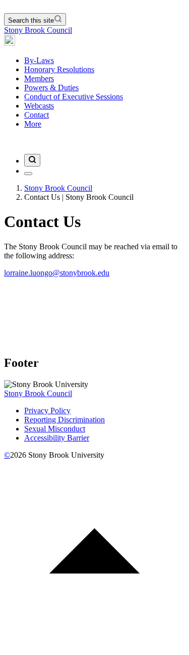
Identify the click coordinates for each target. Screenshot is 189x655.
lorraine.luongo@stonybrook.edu (56, 272)
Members (39, 78)
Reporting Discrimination (64, 419)
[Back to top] (94, 646)
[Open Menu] (28, 173)
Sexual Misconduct (54, 428)
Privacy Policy (47, 410)
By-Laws (39, 60)
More (32, 124)
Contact (36, 115)
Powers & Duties (51, 87)
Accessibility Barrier (56, 437)
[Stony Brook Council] (9, 43)
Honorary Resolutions (59, 69)
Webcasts (39, 105)
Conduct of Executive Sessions (73, 96)
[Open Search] (32, 160)
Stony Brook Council (38, 30)
